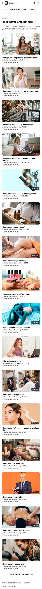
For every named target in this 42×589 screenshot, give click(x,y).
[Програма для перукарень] (21, 381)
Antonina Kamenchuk (9, 60)
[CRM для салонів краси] (21, 347)
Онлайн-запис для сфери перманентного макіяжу (19, 159)
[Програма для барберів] (21, 483)
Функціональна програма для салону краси (20, 58)
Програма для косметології (13, 227)
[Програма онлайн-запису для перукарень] (21, 180)
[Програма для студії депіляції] (21, 247)
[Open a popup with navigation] (2, 3)
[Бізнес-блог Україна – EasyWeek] (11, 3)
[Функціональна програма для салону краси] (21, 44)
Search (34, 3)
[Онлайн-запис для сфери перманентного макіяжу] (21, 144)
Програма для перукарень (13, 395)
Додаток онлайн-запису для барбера (17, 125)
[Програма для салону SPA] (21, 450)
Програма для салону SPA (13, 463)
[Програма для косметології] (21, 213)
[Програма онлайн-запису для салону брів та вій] (21, 414)
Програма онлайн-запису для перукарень (19, 194)
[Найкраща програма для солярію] (21, 314)
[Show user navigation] (38, 3)
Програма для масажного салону (16, 530)
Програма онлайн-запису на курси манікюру (20, 91)
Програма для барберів (12, 497)
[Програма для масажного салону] (21, 517)
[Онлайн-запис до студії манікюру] (21, 280)
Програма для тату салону (13, 564)
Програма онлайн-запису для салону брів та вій (20, 429)
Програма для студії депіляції (14, 261)
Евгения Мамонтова (9, 363)
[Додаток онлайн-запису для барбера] (21, 111)
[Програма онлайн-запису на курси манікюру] (21, 78)
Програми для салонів (18, 9)
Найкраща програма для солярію (16, 328)
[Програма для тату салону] (21, 550)
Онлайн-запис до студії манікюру (16, 294)
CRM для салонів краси (11, 361)
